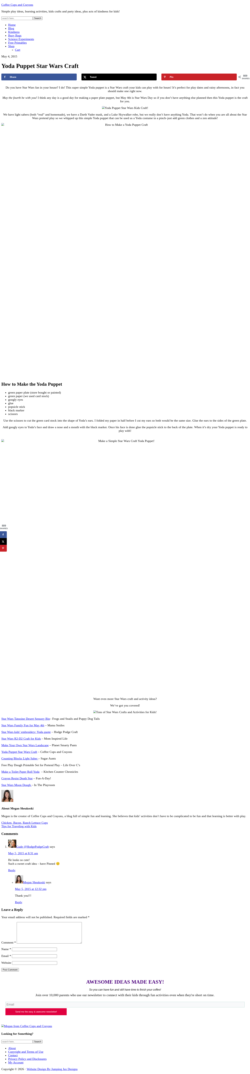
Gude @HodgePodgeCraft (32, 846)
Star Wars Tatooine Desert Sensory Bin (25, 718)
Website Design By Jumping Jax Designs (52, 1069)
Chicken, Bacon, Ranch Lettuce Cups (24, 822)
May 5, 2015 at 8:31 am (23, 853)
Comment (8, 942)
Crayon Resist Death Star (17, 778)
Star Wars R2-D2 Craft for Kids (21, 738)
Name (6, 949)
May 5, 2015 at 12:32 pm (30, 889)
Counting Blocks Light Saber (19, 758)
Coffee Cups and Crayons (17, 4)
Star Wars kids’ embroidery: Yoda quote (26, 732)
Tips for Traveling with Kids (19, 826)
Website (6, 962)
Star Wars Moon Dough (16, 785)
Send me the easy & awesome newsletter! (36, 1011)
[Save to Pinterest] (3, 548)
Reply (11, 870)
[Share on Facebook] (3, 534)
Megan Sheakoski (34, 882)
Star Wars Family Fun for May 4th (22, 725)
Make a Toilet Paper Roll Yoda (20, 771)
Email (6, 956)
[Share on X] (3, 541)
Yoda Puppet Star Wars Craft (19, 752)
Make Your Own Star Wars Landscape (25, 745)
